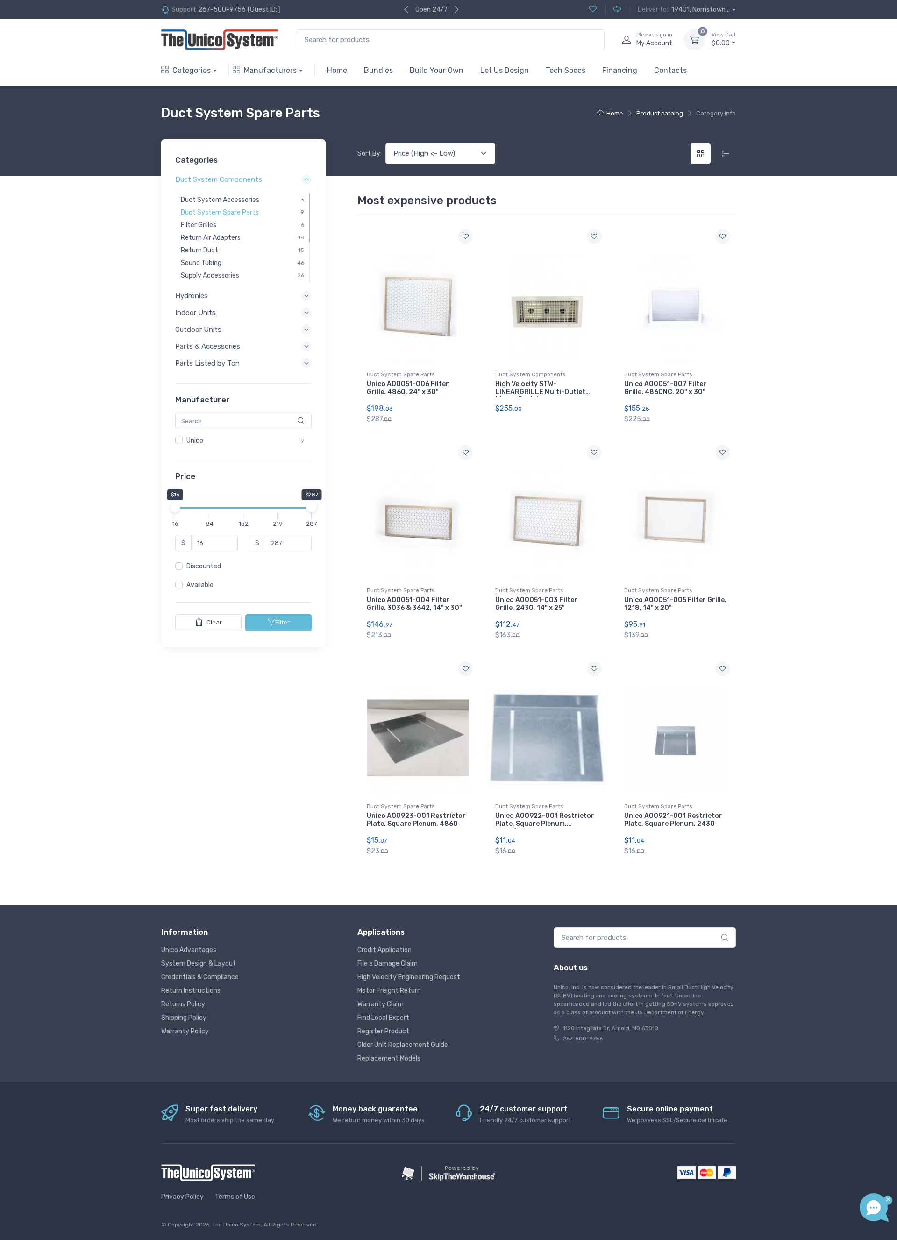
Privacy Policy (182, 1197)
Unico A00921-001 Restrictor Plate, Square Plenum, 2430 (673, 820)
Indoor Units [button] (195, 312)
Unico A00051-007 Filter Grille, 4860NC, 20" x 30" (665, 388)
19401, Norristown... (700, 10)
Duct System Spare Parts (401, 374)
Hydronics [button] (191, 296)
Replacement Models (388, 1058)
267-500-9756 (222, 10)
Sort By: (369, 154)
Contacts (670, 70)
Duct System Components (530, 374)
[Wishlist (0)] (593, 9)
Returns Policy (183, 1004)
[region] (243, 238)
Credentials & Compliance (200, 977)
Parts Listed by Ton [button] (207, 363)
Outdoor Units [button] (198, 329)
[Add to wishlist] (465, 236)
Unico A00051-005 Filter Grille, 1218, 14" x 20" (675, 604)
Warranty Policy (185, 1031)
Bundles (378, 70)
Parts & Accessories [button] (207, 346)
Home (337, 70)
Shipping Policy (183, 1018)
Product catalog (659, 113)
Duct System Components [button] (218, 180)
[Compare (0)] (613, 9)
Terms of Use (235, 1197)
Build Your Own (436, 70)
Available (200, 585)
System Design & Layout (198, 964)
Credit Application (384, 950)
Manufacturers (270, 70)
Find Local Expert (383, 1018)
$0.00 (724, 39)
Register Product (383, 1031)
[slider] (175, 507)
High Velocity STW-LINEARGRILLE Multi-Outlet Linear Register (540, 392)
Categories (191, 70)
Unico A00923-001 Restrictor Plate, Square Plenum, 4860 (416, 820)
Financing (619, 70)
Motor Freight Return (389, 991)
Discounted (203, 567)
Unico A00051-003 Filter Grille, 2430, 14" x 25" (536, 604)
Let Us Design (504, 70)
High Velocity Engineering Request (408, 977)
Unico (194, 440)
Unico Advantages (188, 950)
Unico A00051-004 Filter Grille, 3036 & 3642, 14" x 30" (414, 604)
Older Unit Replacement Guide (402, 1045)
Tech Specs (565, 70)
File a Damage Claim (387, 964)
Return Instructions (191, 991)
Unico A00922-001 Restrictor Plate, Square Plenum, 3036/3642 (544, 824)
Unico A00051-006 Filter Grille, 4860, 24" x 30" (408, 388)
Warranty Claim (380, 1004)
